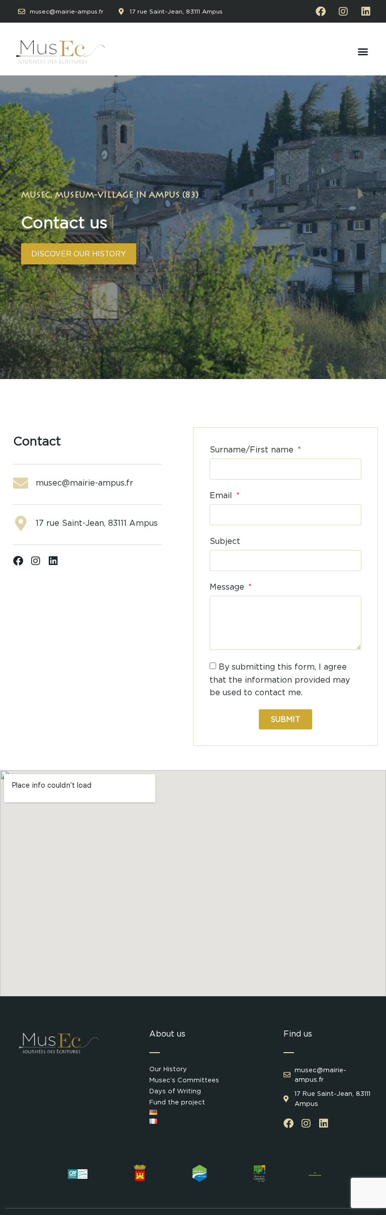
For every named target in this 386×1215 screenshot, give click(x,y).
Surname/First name (253, 449)
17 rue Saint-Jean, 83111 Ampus (97, 523)
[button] (362, 51)
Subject (225, 541)
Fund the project (177, 1102)
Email (222, 495)
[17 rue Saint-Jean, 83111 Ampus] (20, 523)
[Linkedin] (366, 12)
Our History (168, 1069)
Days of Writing (175, 1091)
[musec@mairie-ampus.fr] (20, 483)
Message (228, 587)
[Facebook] (321, 12)
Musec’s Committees (184, 1080)
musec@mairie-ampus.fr (84, 483)
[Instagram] (343, 12)
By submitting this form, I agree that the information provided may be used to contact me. (280, 679)
